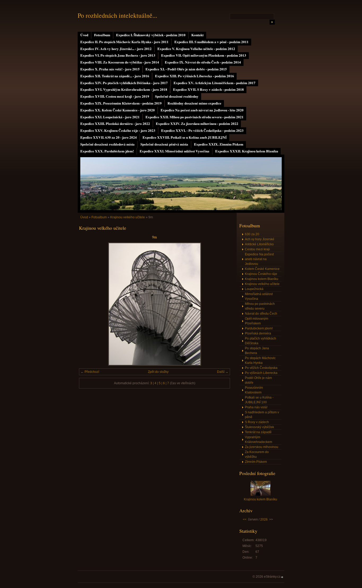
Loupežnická (254, 289)
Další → (222, 372)
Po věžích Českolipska (261, 368)
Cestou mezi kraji (257, 249)
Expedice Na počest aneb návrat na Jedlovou (259, 259)
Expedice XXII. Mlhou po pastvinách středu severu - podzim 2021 (194, 117)
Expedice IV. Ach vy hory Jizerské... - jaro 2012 (116, 48)
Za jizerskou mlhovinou (261, 447)
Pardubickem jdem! (259, 328)
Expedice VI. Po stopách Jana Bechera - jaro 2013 (117, 55)
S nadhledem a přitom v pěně (262, 414)
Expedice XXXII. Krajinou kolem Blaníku (246, 151)
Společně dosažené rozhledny (176, 96)
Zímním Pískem (256, 462)
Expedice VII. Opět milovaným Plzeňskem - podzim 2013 (203, 55)
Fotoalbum (102, 35)
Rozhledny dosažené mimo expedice (194, 103)
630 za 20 (252, 234)
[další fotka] (221, 304)
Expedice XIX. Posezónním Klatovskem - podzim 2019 (121, 103)
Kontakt (197, 35)
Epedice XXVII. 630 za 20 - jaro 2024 (108, 137)
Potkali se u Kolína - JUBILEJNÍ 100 (259, 400)
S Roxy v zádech (257, 422)
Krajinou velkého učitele (127, 217)
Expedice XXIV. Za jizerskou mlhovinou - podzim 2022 (197, 123)
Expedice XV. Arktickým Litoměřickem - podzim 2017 (214, 82)
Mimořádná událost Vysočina (259, 296)
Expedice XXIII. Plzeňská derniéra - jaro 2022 (115, 123)
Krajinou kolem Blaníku (261, 279)
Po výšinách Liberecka (261, 373)
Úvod (84, 35)
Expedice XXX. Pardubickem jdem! (107, 151)
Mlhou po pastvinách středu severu (260, 306)
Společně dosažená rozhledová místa (107, 144)
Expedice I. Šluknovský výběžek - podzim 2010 (151, 35)
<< (244, 519)
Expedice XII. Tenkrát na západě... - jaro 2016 (114, 76)
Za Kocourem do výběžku (257, 454)
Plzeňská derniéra (258, 333)
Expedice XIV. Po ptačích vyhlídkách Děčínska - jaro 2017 (124, 82)
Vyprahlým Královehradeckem (258, 439)
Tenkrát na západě (258, 432)
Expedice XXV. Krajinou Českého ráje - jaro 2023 (117, 130)
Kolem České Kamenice (262, 269)
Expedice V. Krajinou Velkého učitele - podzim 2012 (196, 48)
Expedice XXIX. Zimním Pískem (218, 144)
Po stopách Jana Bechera (257, 350)
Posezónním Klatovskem (254, 390)
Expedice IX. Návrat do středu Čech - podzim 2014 (203, 62)
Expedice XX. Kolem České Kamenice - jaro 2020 (117, 110)
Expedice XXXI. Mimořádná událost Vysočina (174, 151)
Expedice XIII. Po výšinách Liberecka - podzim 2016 (194, 76)
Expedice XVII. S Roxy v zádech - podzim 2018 (208, 89)
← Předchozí (90, 372)
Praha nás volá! (256, 407)
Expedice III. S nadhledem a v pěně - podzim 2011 (211, 41)
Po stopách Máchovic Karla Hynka (260, 360)
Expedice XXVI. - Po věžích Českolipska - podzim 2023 (202, 130)
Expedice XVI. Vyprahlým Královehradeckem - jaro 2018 (123, 89)
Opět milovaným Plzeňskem (256, 321)
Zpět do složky (158, 372)
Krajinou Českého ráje (261, 274)
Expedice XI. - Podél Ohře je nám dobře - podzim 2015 (186, 69)
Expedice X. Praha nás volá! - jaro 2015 (110, 69)
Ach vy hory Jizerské (259, 239)
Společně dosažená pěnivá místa (164, 144)
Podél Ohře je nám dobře (258, 380)
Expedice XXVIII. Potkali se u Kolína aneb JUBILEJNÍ (185, 137)
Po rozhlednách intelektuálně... (117, 15)
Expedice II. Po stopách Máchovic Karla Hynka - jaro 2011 (124, 41)
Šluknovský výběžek (259, 427)
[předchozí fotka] (88, 304)
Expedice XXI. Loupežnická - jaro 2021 (110, 117)
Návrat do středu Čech (261, 313)
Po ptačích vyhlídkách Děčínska (260, 341)
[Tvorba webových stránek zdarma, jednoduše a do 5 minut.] (282, 577)
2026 (264, 519)
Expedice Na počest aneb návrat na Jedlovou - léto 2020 (202, 110)
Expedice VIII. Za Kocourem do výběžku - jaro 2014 (119, 62)
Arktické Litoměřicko (259, 244)
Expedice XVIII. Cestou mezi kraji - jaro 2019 (114, 96)
